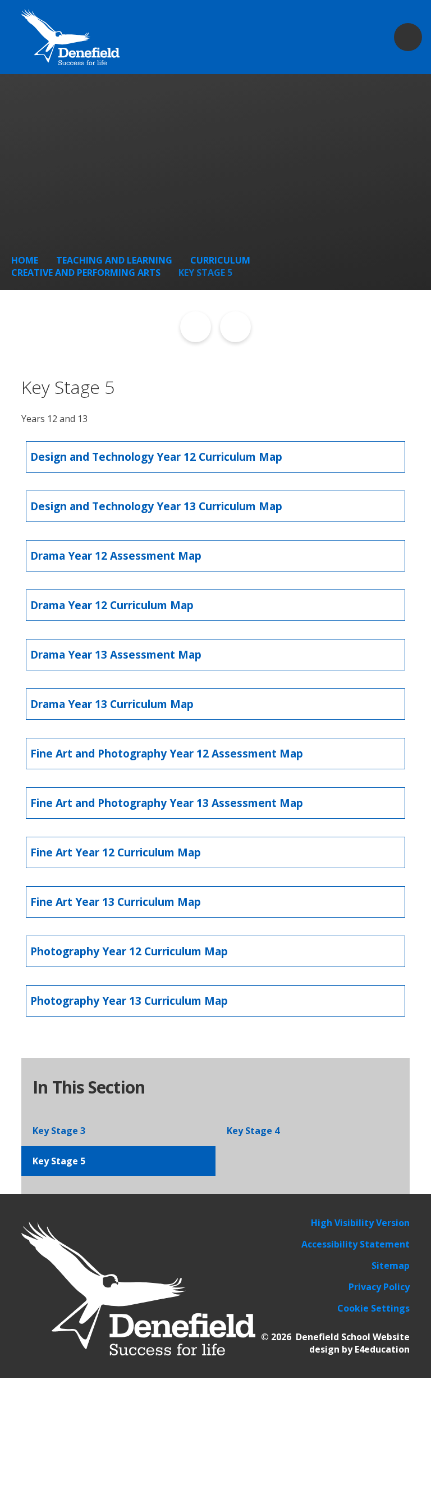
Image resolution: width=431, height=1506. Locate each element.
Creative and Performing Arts (86, 272)
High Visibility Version (360, 1223)
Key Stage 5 (205, 272)
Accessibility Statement (355, 1244)
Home (24, 260)
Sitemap (391, 1265)
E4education (382, 1349)
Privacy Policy (379, 1287)
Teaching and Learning (114, 260)
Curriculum (220, 260)
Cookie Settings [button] (373, 1308)
